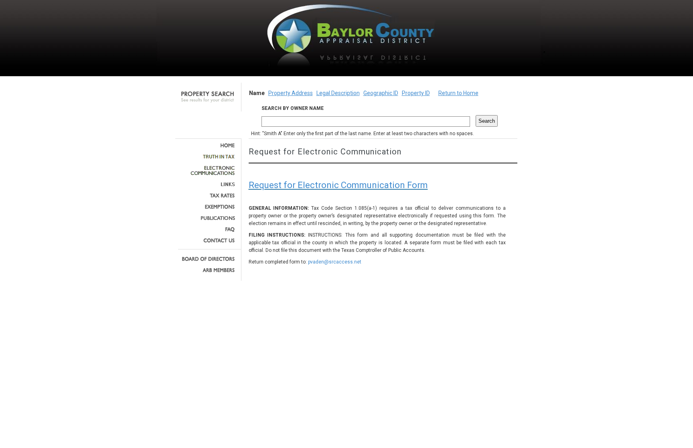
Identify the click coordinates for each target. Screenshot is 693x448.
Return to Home (458, 93)
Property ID (416, 93)
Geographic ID (380, 93)
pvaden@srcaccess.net (334, 262)
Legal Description (338, 93)
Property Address (290, 93)
